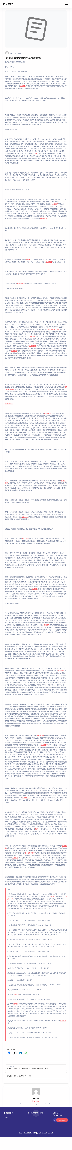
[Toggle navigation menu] (66, 4)
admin (12, 53)
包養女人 (52, 896)
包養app (38, 829)
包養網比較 (43, 218)
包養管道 (61, 671)
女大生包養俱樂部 (54, 329)
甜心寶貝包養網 (30, 853)
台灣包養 (63, 1021)
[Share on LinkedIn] (20, 1053)
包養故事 (14, 351)
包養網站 (23, 86)
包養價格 (15, 858)
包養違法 (15, 1004)
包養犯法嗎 (21, 284)
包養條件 (16, 994)
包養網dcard (30, 259)
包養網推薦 (26, 798)
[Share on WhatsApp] (26, 1053)
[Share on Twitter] (15, 1053)
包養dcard (25, 517)
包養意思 (55, 204)
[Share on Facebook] (9, 1053)
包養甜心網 (40, 735)
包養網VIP (25, 539)
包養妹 (35, 153)
